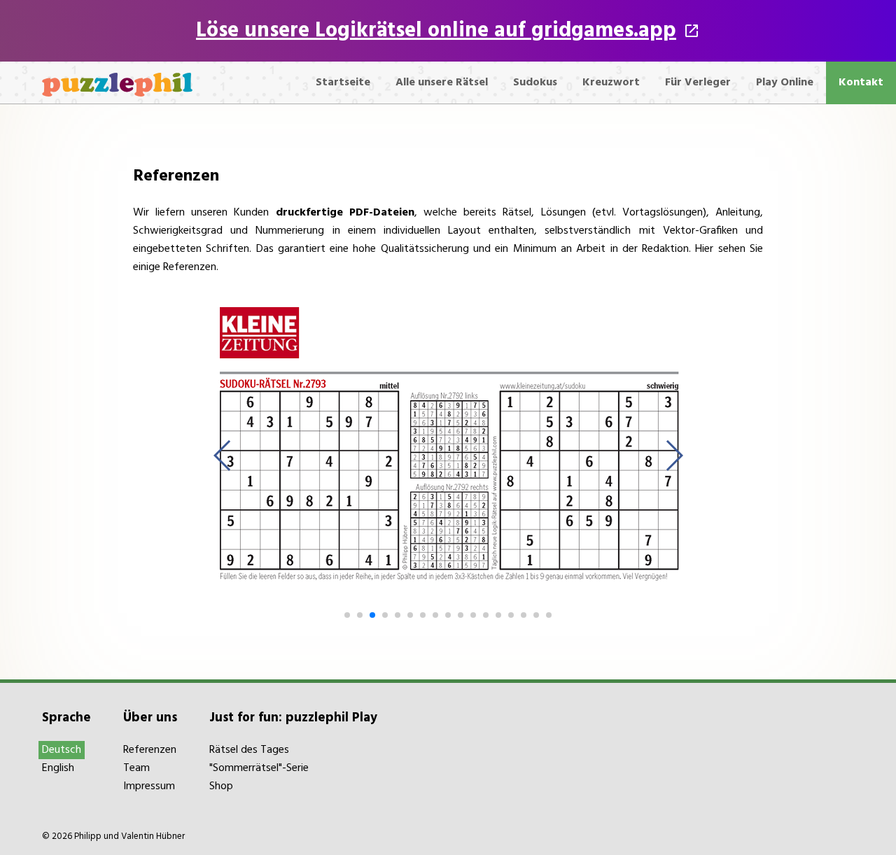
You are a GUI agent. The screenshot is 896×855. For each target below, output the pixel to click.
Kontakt (861, 82)
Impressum (149, 786)
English (58, 768)
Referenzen (149, 750)
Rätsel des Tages (249, 750)
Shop (221, 786)
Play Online (784, 82)
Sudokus (535, 82)
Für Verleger (698, 82)
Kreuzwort (611, 82)
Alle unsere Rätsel (442, 82)
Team (136, 768)
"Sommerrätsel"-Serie (259, 768)
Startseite (343, 82)
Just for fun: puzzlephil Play (293, 717)
